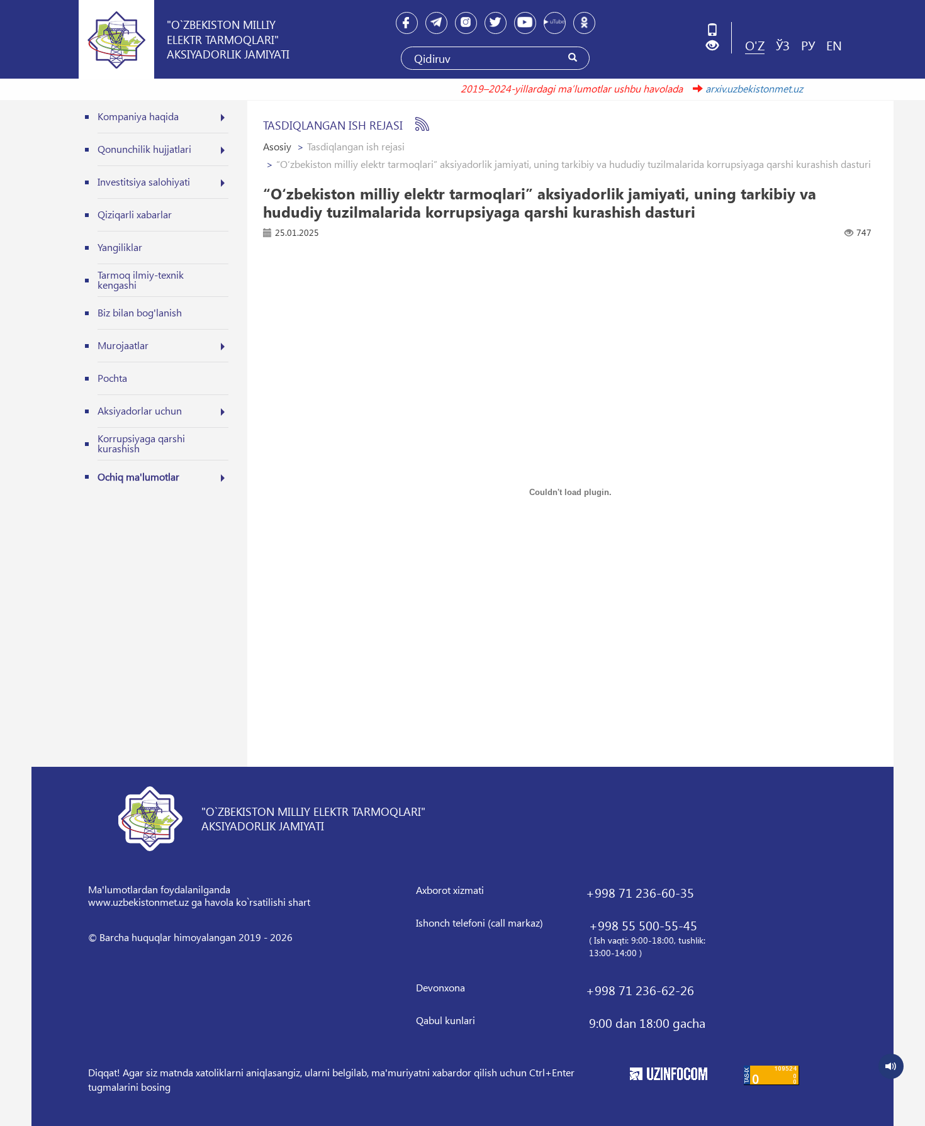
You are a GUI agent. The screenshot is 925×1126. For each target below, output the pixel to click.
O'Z (755, 44)
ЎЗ (783, 44)
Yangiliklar (120, 247)
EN (834, 44)
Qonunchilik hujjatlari (144, 148)
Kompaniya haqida (138, 116)
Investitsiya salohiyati (144, 181)
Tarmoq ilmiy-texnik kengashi (141, 279)
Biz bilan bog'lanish (140, 312)
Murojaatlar (123, 345)
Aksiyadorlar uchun (140, 410)
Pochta (112, 377)
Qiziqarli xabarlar (135, 214)
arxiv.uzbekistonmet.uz (739, 88)
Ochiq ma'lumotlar (138, 476)
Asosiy (277, 146)
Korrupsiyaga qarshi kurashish (141, 443)
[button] (717, 45)
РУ (808, 44)
